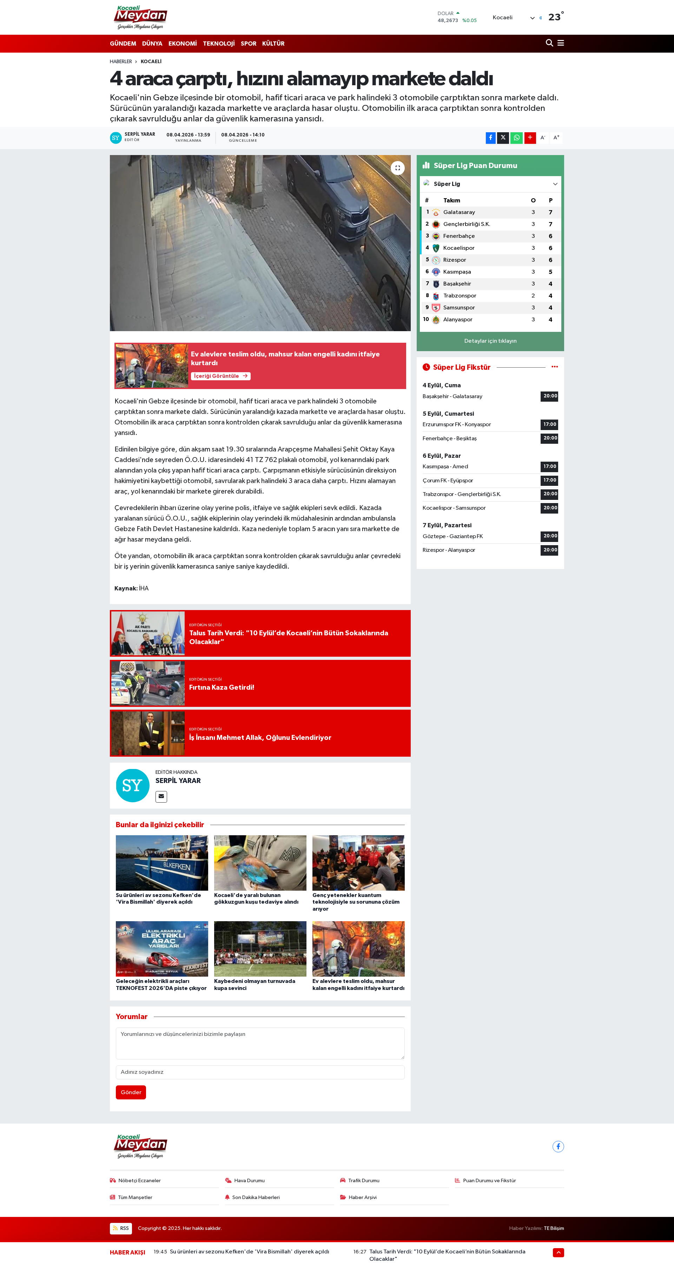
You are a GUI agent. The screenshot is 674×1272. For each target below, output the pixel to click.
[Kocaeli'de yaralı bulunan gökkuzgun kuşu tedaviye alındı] (260, 863)
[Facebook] (558, 1146)
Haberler (121, 61)
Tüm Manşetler (135, 1197)
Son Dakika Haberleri (256, 1197)
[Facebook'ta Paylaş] (491, 138)
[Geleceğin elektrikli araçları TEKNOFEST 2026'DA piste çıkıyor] (162, 949)
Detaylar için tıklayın (490, 341)
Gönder (131, 1093)
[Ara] (550, 43)
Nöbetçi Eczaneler (140, 1180)
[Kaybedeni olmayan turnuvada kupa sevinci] (260, 949)
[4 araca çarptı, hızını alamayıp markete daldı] (260, 243)
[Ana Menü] (559, 43)
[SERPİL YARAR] (133, 785)
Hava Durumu (249, 1180)
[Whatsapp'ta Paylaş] (516, 138)
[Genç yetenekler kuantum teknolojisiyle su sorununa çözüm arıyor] (358, 863)
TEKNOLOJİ (219, 44)
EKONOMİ (182, 44)
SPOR (248, 44)
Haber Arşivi (363, 1197)
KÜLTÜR (273, 44)
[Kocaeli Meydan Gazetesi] (141, 17)
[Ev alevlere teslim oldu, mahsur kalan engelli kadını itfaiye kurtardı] (358, 949)
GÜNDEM (123, 44)
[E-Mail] (161, 797)
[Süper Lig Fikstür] (554, 367)
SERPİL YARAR (178, 780)
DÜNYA (152, 44)
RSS (124, 1228)
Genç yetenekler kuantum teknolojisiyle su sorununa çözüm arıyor (355, 901)
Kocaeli (151, 61)
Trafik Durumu (363, 1180)
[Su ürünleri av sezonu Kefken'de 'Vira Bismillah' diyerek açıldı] (162, 863)
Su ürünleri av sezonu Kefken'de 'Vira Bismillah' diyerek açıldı (249, 1252)
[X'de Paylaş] (503, 138)
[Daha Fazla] (530, 138)
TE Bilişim (554, 1228)
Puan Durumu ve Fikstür (489, 1180)
